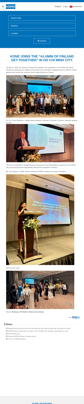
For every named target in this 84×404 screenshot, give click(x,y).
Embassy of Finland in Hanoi (22, 312)
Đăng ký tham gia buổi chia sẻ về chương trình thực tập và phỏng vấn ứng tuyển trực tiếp (39, 328)
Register (58, 6)
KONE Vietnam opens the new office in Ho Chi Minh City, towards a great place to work (38, 331)
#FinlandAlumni (53, 165)
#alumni (11, 70)
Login (65, 6)
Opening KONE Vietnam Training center (22, 336)
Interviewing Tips (14, 334)
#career (21, 167)
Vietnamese (77, 6)
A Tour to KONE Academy (17, 339)
